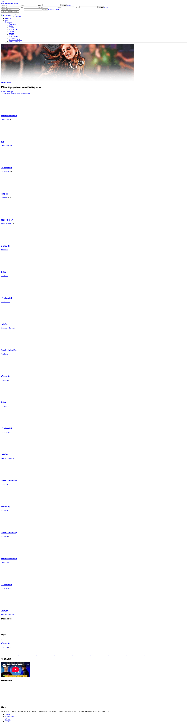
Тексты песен (13, 29)
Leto (7, 119)
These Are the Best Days (9, 350)
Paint (2, 141)
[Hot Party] (10, 655)
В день (17, 93)
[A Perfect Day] (9, 242)
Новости (18, 17)
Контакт (11, 31)
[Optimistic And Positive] (9, 111)
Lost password (14, 3)
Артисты (8, 18)
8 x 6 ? (21, 9)
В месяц (28, 93)
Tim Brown (4, 276)
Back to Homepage (7, 92)
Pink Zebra (4, 250)
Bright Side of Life (7, 219)
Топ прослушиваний (8, 93)
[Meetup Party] (100, 655)
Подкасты (12, 24)
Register (7, 3)
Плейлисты (13, 38)
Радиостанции (14, 36)
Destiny (3, 272)
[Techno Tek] (9, 189)
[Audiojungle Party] (28, 655)
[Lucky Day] (9, 320)
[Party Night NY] (118, 655)
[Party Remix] (46, 655)
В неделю (22, 93)
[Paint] (9, 137)
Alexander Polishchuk (7, 328)
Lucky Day (4, 324)
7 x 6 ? (77, 7)
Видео (7, 20)
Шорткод (12, 33)
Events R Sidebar (14, 41)
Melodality (9, 145)
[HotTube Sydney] (136, 655)
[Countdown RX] (82, 655)
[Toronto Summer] (154, 655)
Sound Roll (4, 198)
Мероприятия (9, 716)
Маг (6, 718)
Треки (11, 26)
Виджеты (12, 34)
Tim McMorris (5, 171)
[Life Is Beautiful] (9, 163)
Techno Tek (4, 193)
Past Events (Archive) (15, 40)
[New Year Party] (64, 655)
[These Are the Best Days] (9, 346)
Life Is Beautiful (6, 167)
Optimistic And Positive (9, 115)
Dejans (3, 119)
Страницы (8, 22)
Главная (17, 15)
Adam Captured (6, 224)
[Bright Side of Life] (9, 216)
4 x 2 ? (40, 5)
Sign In (3, 3)
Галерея (11, 27)
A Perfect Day (5, 245)
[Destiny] (9, 268)
